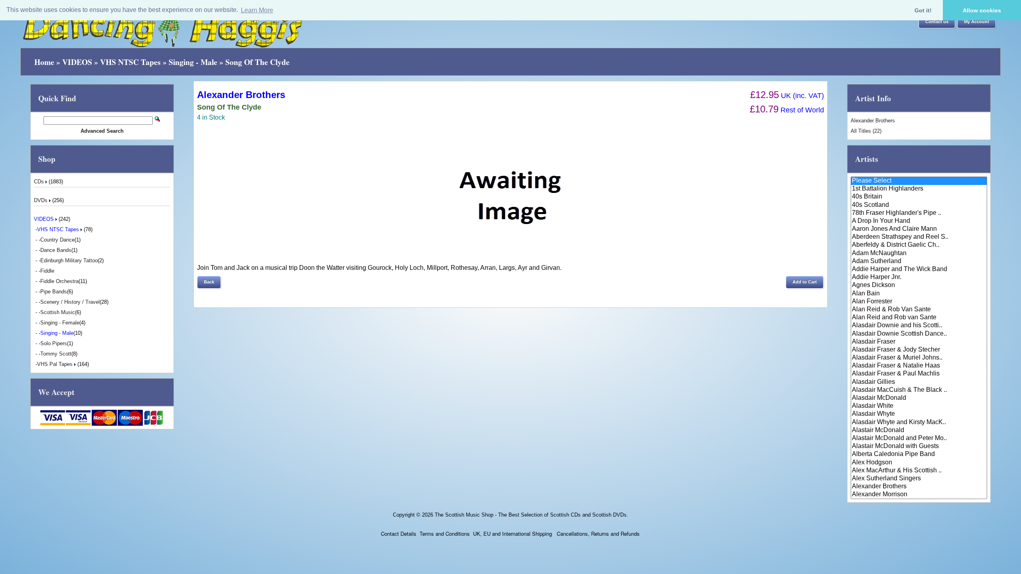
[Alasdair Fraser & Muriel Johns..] (919, 358)
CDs (39, 182)
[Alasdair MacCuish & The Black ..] (919, 390)
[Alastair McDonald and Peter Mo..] (919, 438)
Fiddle (47, 271)
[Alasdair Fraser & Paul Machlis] (919, 374)
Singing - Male (193, 62)
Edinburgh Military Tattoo (69, 260)
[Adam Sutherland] (919, 261)
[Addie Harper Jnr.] (919, 277)
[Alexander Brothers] (919, 487)
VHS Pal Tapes (55, 364)
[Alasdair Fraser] (919, 342)
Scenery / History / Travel (70, 302)
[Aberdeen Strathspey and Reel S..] (919, 237)
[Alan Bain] (919, 294)
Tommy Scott (55, 354)
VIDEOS (77, 62)
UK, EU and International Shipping (512, 533)
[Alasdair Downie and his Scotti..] (919, 326)
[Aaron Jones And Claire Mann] (919, 229)
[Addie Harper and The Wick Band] (919, 269)
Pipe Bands (53, 292)
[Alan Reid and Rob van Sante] (919, 318)
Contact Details (398, 533)
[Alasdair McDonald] (919, 398)
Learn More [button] (257, 10)
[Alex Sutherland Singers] (919, 479)
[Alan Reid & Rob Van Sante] (919, 310)
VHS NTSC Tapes (130, 62)
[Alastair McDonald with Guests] (919, 446)
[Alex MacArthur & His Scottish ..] (919, 471)
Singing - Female (59, 323)
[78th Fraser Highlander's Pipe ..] (919, 213)
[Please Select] (919, 181)
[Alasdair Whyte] (919, 414)
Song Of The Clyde (257, 62)
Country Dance (57, 240)
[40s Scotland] (919, 205)
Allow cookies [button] (982, 10)
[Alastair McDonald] (919, 430)
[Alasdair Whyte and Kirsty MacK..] (919, 423)
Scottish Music (57, 312)
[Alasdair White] (919, 406)
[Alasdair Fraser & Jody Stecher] (919, 350)
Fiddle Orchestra (59, 281)
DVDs (41, 200)
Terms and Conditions (445, 533)
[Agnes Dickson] (919, 285)
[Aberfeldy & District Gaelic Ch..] (919, 245)
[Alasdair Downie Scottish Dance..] (919, 334)
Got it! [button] (923, 10)
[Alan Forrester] (919, 302)
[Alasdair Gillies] (919, 382)
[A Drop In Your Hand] (919, 221)
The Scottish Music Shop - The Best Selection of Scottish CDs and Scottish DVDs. (531, 515)
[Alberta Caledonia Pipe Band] (919, 454)
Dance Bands (55, 250)
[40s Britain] (919, 197)
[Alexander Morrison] (919, 495)
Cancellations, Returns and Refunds (597, 533)
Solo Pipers (53, 343)
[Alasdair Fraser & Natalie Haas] (919, 366)
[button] (937, 22)
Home (44, 62)
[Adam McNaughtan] (919, 254)
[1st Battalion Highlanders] (919, 189)
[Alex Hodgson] (919, 463)
